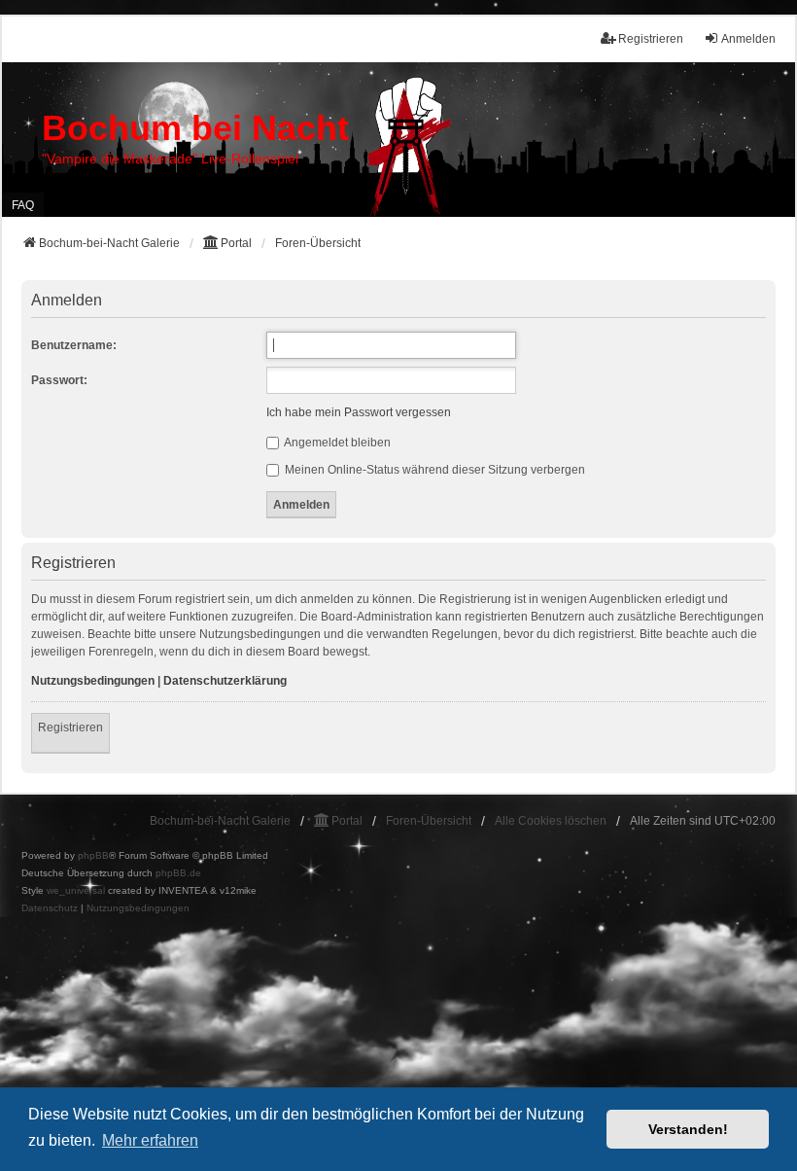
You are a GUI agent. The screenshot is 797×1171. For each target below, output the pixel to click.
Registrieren (70, 727)
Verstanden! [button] (688, 1129)
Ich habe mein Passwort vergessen (358, 412)
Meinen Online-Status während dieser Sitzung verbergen (433, 470)
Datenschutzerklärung (225, 681)
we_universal (76, 890)
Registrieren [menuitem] (650, 39)
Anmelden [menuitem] (748, 39)
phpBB (93, 855)
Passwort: (59, 380)
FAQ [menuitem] (23, 205)
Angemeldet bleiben (336, 442)
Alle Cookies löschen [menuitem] (550, 821)
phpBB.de (178, 873)
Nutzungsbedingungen (93, 681)
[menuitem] (49, 908)
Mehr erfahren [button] (150, 1140)
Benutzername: (74, 345)
